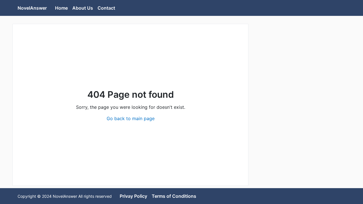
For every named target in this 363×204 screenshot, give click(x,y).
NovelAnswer (32, 8)
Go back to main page (131, 118)
